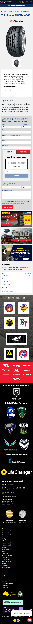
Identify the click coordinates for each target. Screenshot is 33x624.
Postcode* (5, 145)
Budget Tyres (5, 585)
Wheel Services (6, 559)
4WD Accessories (6, 549)
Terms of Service (16, 203)
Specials (4, 563)
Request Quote (8, 207)
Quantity (24, 124)
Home (4, 11)
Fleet (3, 570)
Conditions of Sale (20, 616)
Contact (4, 565)
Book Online (6, 567)
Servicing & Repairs (7, 555)
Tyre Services (5, 557)
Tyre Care (4, 537)
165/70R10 (27, 273)
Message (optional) (7, 190)
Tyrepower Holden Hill (17, 5)
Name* (4, 130)
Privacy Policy (5, 203)
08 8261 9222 (9, 493)
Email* (4, 140)
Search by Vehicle (6, 531)
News (4, 572)
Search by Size (6, 533)
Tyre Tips (4, 539)
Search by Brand (6, 535)
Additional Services (7, 561)
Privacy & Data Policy (11, 616)
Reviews (4, 576)
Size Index (4, 581)
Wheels (4, 541)
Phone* (11, 135)
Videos (4, 574)
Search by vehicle (25, 268)
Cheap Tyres (5, 587)
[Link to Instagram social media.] (18, 620)
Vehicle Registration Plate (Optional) (9, 184)
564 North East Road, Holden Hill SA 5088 (16, 489)
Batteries (4, 551)
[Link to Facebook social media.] (14, 620)
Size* (3, 124)
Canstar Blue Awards (7, 583)
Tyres (3, 529)
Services (4, 547)
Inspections (5, 553)
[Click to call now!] (19, 2)
